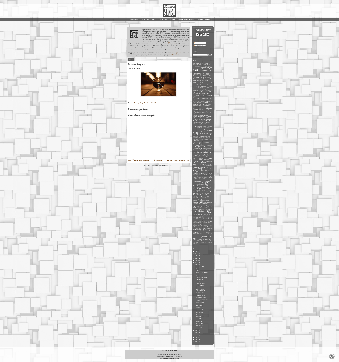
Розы (194, 171)
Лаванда (197, 119)
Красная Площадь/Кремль (201, 115)
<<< (138, 160)
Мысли (194, 137)
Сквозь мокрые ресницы (200, 286)
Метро (197, 127)
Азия (207, 63)
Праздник (209, 158)
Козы (196, 111)
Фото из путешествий (199, 205)
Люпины (204, 125)
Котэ (211, 112)
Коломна (210, 111)
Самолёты (207, 176)
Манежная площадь (200, 126)
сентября (199, 310)
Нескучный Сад (202, 139)
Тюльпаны (196, 197)
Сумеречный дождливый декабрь (202, 280)
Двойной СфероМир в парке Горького (202, 273)
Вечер (205, 79)
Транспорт (196, 193)
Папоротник (209, 145)
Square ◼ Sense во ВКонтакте (186, 19)
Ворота (207, 80)
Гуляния (201, 87)
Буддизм (196, 75)
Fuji (207, 221)
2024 (196, 253)
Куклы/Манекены (201, 117)
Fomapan (210, 220)
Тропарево (207, 193)
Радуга (210, 164)
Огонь (200, 140)
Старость (202, 185)
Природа (196, 161)
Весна (195, 79)
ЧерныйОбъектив (198, 214)
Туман (208, 194)
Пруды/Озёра (208, 161)
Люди (197, 125)
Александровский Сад (200, 64)
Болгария (199, 73)
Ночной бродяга (200, 302)
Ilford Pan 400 (199, 228)
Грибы (205, 86)
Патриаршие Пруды (200, 151)
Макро (210, 125)
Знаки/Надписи (197, 104)
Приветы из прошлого (203, 159)
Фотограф (209, 205)
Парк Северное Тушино (198, 149)
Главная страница (133, 19)
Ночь (132, 103)
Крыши (202, 116)
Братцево (207, 74)
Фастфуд (207, 200)
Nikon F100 (196, 240)
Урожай (195, 199)
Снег (203, 183)
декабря (198, 266)
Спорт (195, 185)
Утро (201, 200)
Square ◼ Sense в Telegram (149, 19)
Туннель (195, 196)
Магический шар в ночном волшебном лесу (202, 299)
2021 (196, 260)
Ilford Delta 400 (208, 226)
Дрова (199, 97)
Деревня (208, 90)
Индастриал (206, 105)
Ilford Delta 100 (199, 226)
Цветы (210, 209)
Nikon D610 (154, 103)
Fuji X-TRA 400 (206, 222)
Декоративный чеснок (198, 90)
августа (198, 312)
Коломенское (202, 111)
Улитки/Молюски (206, 197)
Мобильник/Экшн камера (199, 129)
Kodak (200, 229)
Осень (195, 144)
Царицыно (196, 209)
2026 (196, 251)
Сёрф (200, 177)
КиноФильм (205, 109)
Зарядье (203, 101)
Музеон (207, 134)
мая (197, 318)
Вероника (207, 77)
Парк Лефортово (206, 148)
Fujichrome (196, 224)
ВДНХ (205, 76)
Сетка (205, 177)
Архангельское (208, 66)
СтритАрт (209, 185)
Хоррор (208, 207)
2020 (196, 262)
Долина (210, 93)
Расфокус (137, 103)
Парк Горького (205, 147)
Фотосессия (200, 206)
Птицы (199, 162)
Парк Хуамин (209, 149)
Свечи (195, 177)
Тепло (195, 191)
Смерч (197, 183)
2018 (196, 330)
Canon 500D (203, 220)
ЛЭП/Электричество (208, 123)
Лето (206, 121)
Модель (210, 129)
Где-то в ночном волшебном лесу (201, 289)
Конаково (197, 112)
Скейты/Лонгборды (198, 180)
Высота (195, 82)
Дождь (204, 93)
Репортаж (206, 169)
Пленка (206, 152)
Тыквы (208, 196)
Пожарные (207, 154)
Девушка (206, 89)
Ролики (201, 171)
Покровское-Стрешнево (198, 156)
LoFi (198, 237)
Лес (199, 121)
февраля (198, 325)
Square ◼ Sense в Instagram (167, 19)
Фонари (196, 202)
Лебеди (203, 119)
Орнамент (207, 142)
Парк (196, 147)
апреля (198, 321)
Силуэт (210, 177)
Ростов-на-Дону (197, 173)
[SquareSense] (172, 43)
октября (198, 307)
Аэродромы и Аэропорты (199, 71)
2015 (196, 337)
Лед (208, 119)
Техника (201, 191)
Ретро (195, 170)
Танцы (203, 190)
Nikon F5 (206, 240)
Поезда (200, 154)
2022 (196, 258)
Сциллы (204, 188)
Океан (200, 142)
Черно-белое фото (200, 213)
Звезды (210, 101)
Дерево (195, 92)
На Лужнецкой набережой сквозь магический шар (201, 294)
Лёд (194, 120)
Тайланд (210, 188)
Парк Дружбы (196, 148)
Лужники (208, 122)
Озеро (194, 142)
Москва (209, 131)
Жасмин (198, 98)
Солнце (206, 184)
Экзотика (195, 217)
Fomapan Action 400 (199, 221)
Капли (201, 108)
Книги (211, 109)
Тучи (201, 196)
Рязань (206, 174)
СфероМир (143, 103)
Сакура (201, 176)
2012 (196, 341)
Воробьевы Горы (197, 80)
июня (197, 316)
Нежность (208, 137)
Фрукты (202, 207)
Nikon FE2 (204, 242)
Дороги (209, 95)
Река (195, 169)
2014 (196, 339)
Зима (207, 102)
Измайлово (196, 105)
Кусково (210, 117)
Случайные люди (207, 181)
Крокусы (195, 116)
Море (199, 131)
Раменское (199, 165)
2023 (196, 256)
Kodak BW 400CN (201, 230)
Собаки (210, 183)
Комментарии (199, 45)
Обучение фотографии (204, 19)
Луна (194, 123)
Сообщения (198, 42)
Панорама (202, 145)
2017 (196, 333)
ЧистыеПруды (209, 214)
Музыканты (195, 136)
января (198, 327)
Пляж (194, 154)
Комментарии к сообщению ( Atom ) (163, 165)
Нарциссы (201, 137)
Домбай (198, 95)
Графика (208, 84)
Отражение (205, 144)
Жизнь (195, 101)
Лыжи (200, 123)
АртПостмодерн (197, 66)
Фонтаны (206, 203)
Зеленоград (198, 102)
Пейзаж (210, 151)
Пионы (198, 152)
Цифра (149, 103)
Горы (201, 84)
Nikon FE (195, 242)
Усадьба (201, 199)
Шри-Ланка (206, 215)
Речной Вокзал (205, 170)
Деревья (204, 92)
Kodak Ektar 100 (206, 232)
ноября (198, 305)
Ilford (211, 225)
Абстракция (196, 63)
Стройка (198, 187)
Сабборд (195, 176)
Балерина (210, 71)
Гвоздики (202, 82)
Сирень (198, 178)
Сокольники (198, 184)
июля (198, 314)
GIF (206, 225)
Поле (208, 156)
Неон (194, 139)
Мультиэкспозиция (205, 136)
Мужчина (199, 134)
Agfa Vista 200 (204, 218)
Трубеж (195, 194)
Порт (194, 158)
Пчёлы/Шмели (203, 164)
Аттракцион (205, 70)
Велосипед (196, 77)
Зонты (207, 104)
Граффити (196, 86)
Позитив (195, 155)
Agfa (196, 218)
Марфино (210, 126)
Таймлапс (197, 190)
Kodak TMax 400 (199, 235)
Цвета (203, 209)
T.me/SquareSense (177, 53)
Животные (207, 99)
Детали (195, 93)
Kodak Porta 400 (197, 233)
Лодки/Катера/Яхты (198, 122)
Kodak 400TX (208, 229)
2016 (196, 335)
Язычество (210, 217)
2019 (196, 265)
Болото (208, 73)
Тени (208, 190)
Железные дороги (207, 98)
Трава (207, 191)
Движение (196, 89)
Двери (208, 87)
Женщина (199, 99)
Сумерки (205, 187)
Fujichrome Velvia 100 (205, 224)
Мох (211, 133)
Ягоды (203, 217)
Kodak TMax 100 (208, 233)
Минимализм (206, 127)
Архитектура (206, 68)
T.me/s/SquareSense (174, 55)
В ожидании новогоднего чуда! (201, 276)
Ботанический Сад (197, 74)
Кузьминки (209, 116)
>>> (178, 160)
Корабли (204, 112)
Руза (205, 173)
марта (198, 323)
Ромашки (208, 171)
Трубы (202, 194)
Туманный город (200, 283)
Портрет (201, 158)
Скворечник (207, 178)
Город (209, 82)
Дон (204, 95)
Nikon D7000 (203, 239)
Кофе (197, 113)
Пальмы (195, 145)
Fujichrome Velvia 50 (198, 225)
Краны (208, 113)
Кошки (202, 113)
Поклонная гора (206, 155)
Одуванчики (207, 140)
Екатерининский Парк (207, 97)
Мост (202, 133)
